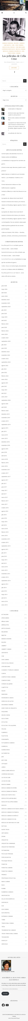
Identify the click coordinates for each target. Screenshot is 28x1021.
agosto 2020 (4, 403)
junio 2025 (4, 313)
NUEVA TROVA (5, 829)
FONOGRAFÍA (5, 739)
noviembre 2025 (5, 303)
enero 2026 (4, 296)
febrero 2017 (4, 501)
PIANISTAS (4, 864)
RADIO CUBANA (5, 881)
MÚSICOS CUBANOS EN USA (8, 819)
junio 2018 (4, 452)
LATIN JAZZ (4, 763)
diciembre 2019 (5, 414)
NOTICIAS (4, 826)
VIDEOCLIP (4, 940)
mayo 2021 (4, 390)
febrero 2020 (4, 410)
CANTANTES (7, 45)
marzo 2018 (4, 459)
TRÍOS (3, 926)
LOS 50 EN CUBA (5, 777)
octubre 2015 (5, 542)
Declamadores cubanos (7, 697)
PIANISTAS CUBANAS (6, 867)
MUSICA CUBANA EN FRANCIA (9, 791)
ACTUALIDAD (4, 614)
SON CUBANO (5, 909)
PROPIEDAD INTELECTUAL (8, 878)
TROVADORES (5, 937)
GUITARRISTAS (5, 753)
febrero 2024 (4, 331)
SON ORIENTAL (5, 912)
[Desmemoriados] (14, 5)
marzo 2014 (4, 601)
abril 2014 (4, 598)
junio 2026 (4, 285)
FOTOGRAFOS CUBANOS (7, 743)
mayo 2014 (4, 594)
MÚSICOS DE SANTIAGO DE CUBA (10, 822)
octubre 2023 (5, 337)
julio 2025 (3, 310)
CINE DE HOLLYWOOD (8, 47)
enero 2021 (4, 396)
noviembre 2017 (5, 469)
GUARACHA (4, 746)
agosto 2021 (4, 383)
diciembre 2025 (5, 299)
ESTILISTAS (4, 722)
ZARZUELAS (4, 944)
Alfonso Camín (5, 621)
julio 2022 (3, 369)
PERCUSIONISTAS (6, 857)
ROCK (3, 885)
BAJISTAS (3, 635)
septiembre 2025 (6, 306)
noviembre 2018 (5, 445)
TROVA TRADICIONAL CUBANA (9, 933)
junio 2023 (4, 348)
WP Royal (17, 1018)
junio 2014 (4, 591)
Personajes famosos (6, 860)
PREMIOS (3, 874)
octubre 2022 (5, 358)
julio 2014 (3, 587)
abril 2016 (4, 525)
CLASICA (3, 673)
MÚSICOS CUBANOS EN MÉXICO (12, 51)
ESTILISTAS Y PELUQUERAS (8, 725)
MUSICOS (3, 805)
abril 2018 (4, 455)
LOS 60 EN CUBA (5, 781)
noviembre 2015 (5, 539)
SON (23, 51)
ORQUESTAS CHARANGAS (8, 843)
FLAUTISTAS (4, 736)
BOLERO (16, 43)
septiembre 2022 (6, 362)
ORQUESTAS (4, 840)
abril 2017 (4, 494)
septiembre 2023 (6, 341)
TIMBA (3, 919)
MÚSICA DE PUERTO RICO (8, 795)
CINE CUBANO (19, 45)
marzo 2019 (4, 435)
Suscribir (5, 993)
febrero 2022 (4, 376)
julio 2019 (3, 431)
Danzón (3, 690)
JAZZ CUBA (4, 760)
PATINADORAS (5, 850)
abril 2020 (4, 407)
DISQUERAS (4, 711)
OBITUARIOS (4, 833)
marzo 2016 (4, 528)
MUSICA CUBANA (20, 49)
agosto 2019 (4, 428)
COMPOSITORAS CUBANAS (8, 677)
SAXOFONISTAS (5, 895)
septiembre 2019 (6, 424)
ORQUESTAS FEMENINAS (8, 847)
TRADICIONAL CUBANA (14, 53)
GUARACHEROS (5, 749)
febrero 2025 (4, 324)
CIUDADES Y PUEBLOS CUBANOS (10, 670)
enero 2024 (4, 334)
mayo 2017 (4, 490)
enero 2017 (4, 504)
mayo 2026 (4, 289)
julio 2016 (3, 514)
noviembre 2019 (5, 417)
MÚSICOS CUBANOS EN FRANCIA (10, 812)
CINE (13, 45)
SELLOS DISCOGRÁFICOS (7, 899)
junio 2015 (4, 556)
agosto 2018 (4, 448)
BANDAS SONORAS (8, 43)
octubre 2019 (5, 421)
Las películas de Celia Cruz (14, 57)
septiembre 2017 (6, 476)
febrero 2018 (4, 462)
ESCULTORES (5, 718)
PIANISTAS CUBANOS (7, 871)
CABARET (22, 43)
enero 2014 (4, 605)
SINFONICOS (4, 902)
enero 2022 (4, 379)
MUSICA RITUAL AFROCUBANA (9, 801)
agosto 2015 (4, 549)
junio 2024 (4, 327)
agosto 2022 (4, 365)
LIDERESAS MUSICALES (8, 49)
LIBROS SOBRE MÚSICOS (8, 770)
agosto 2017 (4, 480)
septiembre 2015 (6, 546)
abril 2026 (4, 292)
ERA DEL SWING (5, 715)
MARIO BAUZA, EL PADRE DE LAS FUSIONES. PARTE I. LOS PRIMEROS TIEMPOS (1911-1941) (13, 177)
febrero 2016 (4, 532)
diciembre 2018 (5, 442)
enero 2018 (4, 466)
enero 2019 (4, 438)
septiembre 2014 (6, 580)
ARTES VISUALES (5, 628)
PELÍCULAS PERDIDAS (7, 854)
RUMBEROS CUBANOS (7, 892)
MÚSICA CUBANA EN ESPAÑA (9, 788)
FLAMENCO (4, 732)
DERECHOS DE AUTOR (7, 701)
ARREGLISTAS (5, 625)
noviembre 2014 (5, 573)
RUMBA (3, 888)
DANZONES (4, 694)
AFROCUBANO (5, 618)
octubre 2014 (5, 577)
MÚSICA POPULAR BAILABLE (9, 798)
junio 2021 (4, 386)
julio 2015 (3, 553)
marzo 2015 (4, 566)
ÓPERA (3, 836)
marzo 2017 (4, 497)
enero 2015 (4, 570)
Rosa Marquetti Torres (9, 62)
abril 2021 (4, 393)
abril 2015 (4, 563)
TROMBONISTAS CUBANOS (8, 930)
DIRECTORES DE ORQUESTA (9, 708)
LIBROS (3, 767)
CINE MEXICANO (20, 47)
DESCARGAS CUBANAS (7, 704)
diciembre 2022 (5, 351)
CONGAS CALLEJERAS (6, 684)
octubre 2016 (5, 507)
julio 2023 (3, 344)
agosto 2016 (4, 511)
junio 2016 (4, 518)
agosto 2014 (4, 584)
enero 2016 (4, 535)
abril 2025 (4, 320)
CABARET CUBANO (6, 649)
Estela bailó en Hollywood (14, 109)
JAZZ (2, 756)
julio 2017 (3, 483)
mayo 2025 (4, 317)
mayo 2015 (4, 559)
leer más (14, 67)
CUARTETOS (4, 687)
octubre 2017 (5, 473)
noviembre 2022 (5, 355)
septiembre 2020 (6, 400)
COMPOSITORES (5, 680)
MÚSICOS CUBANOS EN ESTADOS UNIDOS (12, 808)
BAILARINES (4, 632)
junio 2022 (4, 372)
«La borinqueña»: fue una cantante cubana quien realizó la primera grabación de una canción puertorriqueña (13, 225)
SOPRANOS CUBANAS (7, 916)
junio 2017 (4, 487)
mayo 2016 (4, 521)
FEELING (3, 729)
